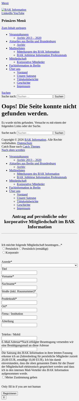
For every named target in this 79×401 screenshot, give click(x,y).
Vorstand (22, 72)
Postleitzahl (9, 298)
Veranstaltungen (19, 34)
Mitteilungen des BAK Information (38, 51)
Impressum (23, 86)
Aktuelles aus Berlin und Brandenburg (32, 41)
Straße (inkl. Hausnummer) (19, 291)
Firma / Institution (12, 313)
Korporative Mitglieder (31, 62)
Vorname (8, 276)
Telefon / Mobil (11, 334)
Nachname (9, 283)
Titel (4, 268)
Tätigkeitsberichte (27, 79)
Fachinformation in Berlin (24, 65)
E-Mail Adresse (12, 341)
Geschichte (23, 82)
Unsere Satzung (26, 75)
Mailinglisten (17, 48)
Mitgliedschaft (17, 58)
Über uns (14, 69)
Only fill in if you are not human (21, 386)
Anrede (7, 261)
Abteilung (8, 321)
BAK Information (35, 139)
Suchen (6, 92)
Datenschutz (24, 143)
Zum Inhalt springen (14, 28)
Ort (4, 306)
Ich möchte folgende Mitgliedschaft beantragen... (32, 245)
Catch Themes (31, 146)
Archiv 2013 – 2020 (29, 37)
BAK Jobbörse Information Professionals (42, 55)
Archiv (21, 44)
